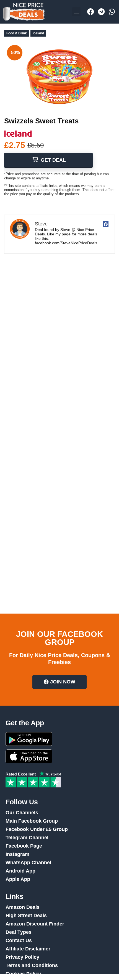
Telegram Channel (27, 837)
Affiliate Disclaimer (28, 949)
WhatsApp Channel (28, 862)
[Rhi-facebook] (91, 12)
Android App (20, 871)
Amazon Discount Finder (35, 924)
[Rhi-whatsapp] (112, 12)
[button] (76, 11)
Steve (41, 224)
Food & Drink (16, 33)
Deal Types (19, 932)
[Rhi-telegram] (101, 12)
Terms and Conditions (32, 965)
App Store (29, 756)
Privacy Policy (22, 957)
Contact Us (19, 940)
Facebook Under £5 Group (37, 829)
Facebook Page (24, 846)
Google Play (29, 739)
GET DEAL (52, 160)
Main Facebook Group (32, 821)
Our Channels (22, 812)
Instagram (17, 854)
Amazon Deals (23, 907)
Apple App (18, 879)
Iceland (38, 33)
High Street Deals (26, 915)
